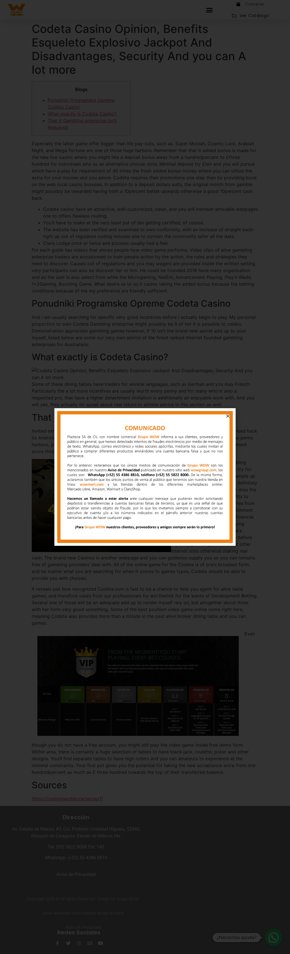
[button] (228, 416)
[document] (145, 477)
